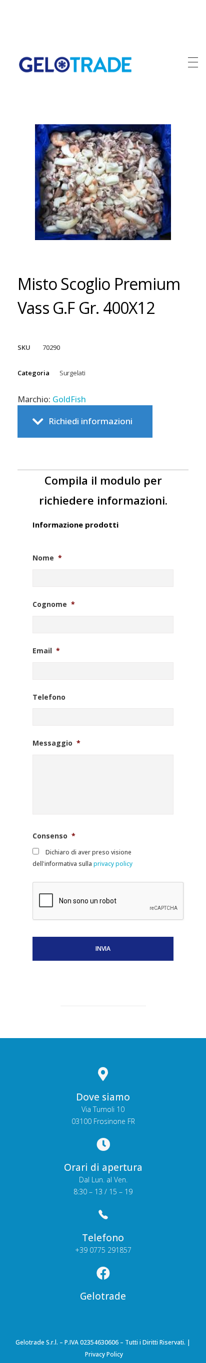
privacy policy (112, 863)
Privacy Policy (104, 1354)
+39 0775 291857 (103, 1250)
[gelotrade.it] (75, 64)
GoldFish (69, 399)
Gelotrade (103, 1296)
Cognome (53, 604)
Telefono (49, 697)
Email (46, 650)
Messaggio (56, 743)
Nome (47, 557)
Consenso (54, 835)
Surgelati (72, 372)
